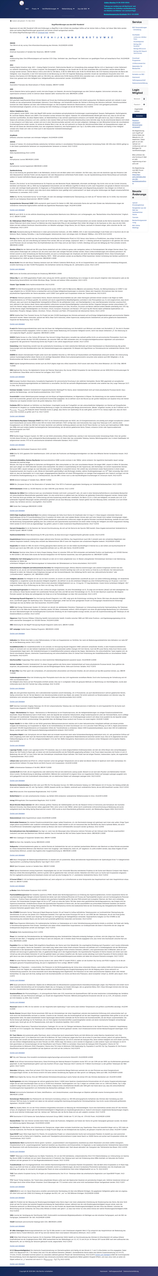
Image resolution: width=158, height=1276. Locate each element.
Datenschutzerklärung (139, 83)
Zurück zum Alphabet (17, 210)
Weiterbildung (67, 9)
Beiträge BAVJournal (140, 48)
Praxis (34, 9)
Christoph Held (43, 32)
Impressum (136, 77)
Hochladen (136, 35)
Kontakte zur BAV (138, 74)
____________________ (138, 71)
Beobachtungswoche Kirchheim (115, 14)
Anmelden (139, 116)
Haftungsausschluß (138, 80)
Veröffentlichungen (49, 9)
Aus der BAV (82, 9)
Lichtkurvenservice (138, 63)
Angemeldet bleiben (139, 110)
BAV (27, 9)
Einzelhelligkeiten (139, 41)
